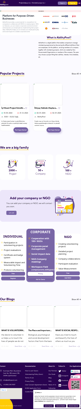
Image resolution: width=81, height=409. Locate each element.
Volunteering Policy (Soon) (34, 374)
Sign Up (72, 3)
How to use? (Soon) (31, 371)
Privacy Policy (29, 381)
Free (13, 273)
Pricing (40, 274)
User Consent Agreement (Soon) (36, 385)
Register (13, 278)
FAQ (49, 381)
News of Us (52, 385)
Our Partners (52, 371)
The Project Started (20, 130)
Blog (49, 378)
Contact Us (41, 3)
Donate (34, 3)
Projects (21, 3)
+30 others (65, 28)
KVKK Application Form (33, 388)
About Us (27, 3)
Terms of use (29, 378)
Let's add (11, 213)
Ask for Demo (40, 279)
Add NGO (68, 278)
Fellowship (51, 388)
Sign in (62, 3)
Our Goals (51, 374)
